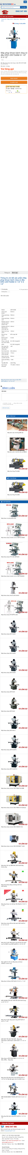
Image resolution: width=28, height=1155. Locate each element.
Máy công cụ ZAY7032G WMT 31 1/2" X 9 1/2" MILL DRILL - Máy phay (12, 1059)
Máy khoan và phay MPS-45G (8, 518)
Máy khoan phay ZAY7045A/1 (8, 672)
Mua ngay (14, 78)
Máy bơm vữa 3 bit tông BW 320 (15, 432)
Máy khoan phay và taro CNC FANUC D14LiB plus (13, 807)
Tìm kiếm (23, 7)
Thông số (7, 273)
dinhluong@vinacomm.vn (7, 1142)
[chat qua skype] (17, 90)
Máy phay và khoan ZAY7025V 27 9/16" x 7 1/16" (13, 981)
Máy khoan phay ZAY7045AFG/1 (9, 769)
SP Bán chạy (12, 416)
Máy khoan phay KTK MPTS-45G (9, 614)
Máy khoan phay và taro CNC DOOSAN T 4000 (13, 846)
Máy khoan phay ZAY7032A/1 (8, 634)
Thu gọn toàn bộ (24, 289)
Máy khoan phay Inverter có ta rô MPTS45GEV (12, 576)
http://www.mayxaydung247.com (13, 1140)
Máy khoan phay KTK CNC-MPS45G (10, 557)
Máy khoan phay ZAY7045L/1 (8, 730)
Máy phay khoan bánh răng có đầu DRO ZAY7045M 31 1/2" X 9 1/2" (11, 380)
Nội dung (4, 391)
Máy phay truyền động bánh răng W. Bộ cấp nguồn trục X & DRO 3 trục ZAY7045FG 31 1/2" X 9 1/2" (13, 943)
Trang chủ (3, 19)
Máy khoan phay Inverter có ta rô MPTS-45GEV (13, 537)
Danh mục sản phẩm (7, 16)
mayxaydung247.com (10, 1130)
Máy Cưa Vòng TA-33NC (13, 471)
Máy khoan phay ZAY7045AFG (8, 749)
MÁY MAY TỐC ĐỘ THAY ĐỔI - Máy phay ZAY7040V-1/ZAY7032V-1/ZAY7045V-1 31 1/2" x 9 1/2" (13, 1040)
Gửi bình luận (5, 408)
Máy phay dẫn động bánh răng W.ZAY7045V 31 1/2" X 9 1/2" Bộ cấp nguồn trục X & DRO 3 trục (13, 1078)
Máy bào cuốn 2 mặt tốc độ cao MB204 (17, 452)
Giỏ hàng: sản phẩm (20, 23)
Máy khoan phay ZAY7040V (8, 692)
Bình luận (15, 273)
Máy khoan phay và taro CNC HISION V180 (12, 827)
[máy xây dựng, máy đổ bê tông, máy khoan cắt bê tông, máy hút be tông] (8, 4)
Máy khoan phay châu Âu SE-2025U (10, 595)
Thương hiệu (5, 289)
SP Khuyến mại (12, 478)
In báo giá (14, 82)
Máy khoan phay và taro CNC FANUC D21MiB (12, 788)
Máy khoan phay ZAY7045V (8, 711)
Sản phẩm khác (7, 501)
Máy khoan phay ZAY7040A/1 (8, 653)
